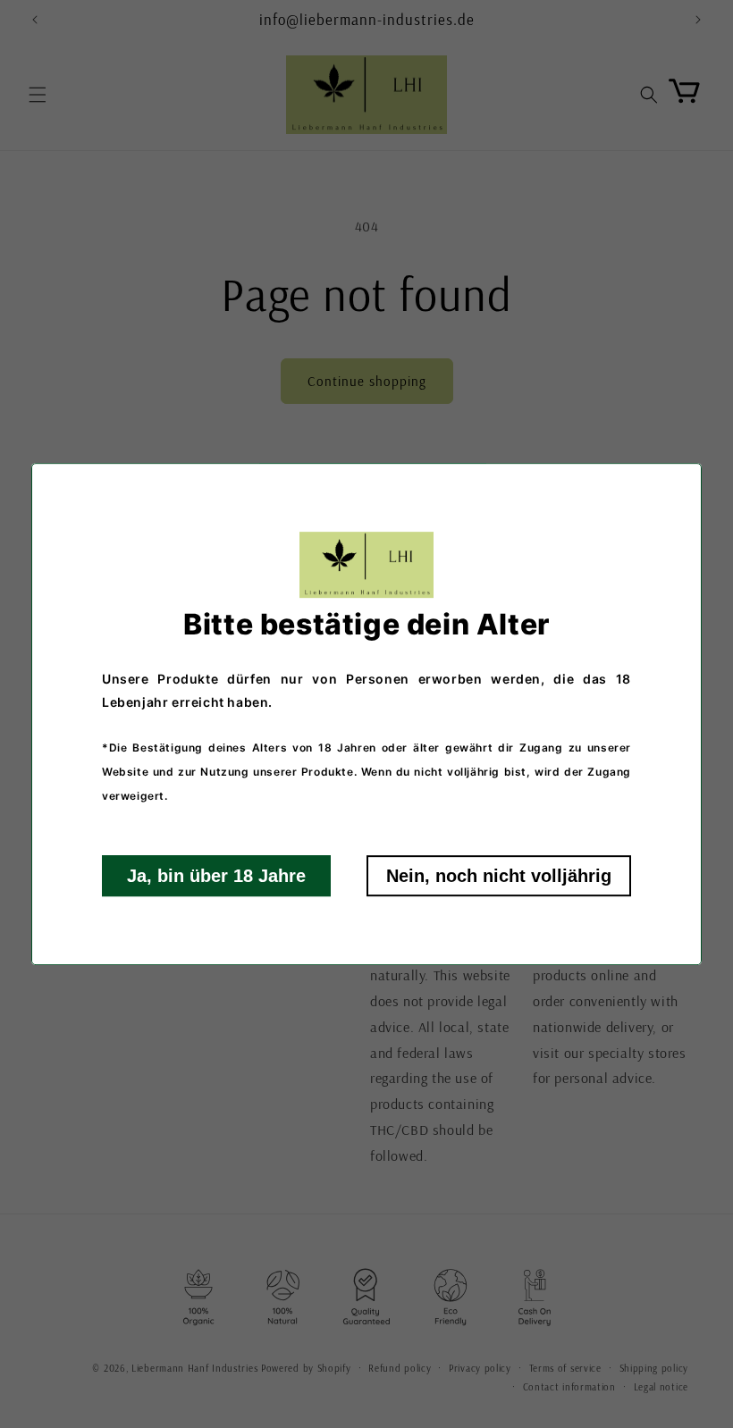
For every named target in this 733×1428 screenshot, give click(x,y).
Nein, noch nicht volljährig (498, 876)
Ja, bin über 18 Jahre (216, 876)
